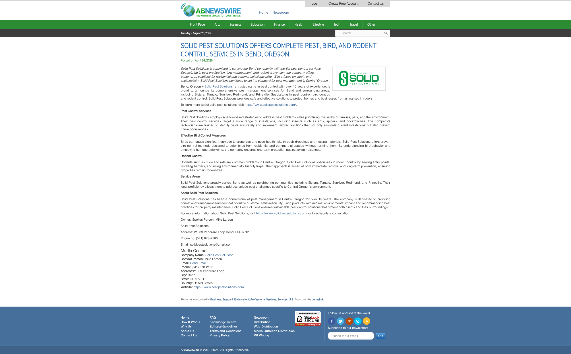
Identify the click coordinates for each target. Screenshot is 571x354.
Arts (217, 24)
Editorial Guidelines (224, 326)
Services (282, 299)
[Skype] (358, 321)
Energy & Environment (236, 299)
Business (235, 24)
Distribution (262, 322)
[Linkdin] (349, 321)
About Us (187, 331)
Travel (354, 24)
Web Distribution (266, 326)
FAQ (213, 317)
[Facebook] (331, 321)
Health (298, 24)
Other (371, 24)
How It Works (190, 322)
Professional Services (263, 299)
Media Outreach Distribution (274, 331)
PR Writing (261, 335)
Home (263, 12)
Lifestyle (318, 24)
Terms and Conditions (225, 331)
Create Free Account (343, 3)
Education (258, 24)
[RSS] (366, 321)
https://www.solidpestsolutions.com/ (270, 104)
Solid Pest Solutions (219, 86)
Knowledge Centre (223, 322)
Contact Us (376, 3)
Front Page (197, 24)
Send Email (198, 263)
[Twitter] (340, 321)
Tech (337, 24)
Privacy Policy (220, 335)
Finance (279, 24)
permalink (317, 299)
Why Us (186, 326)
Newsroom (281, 12)
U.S (291, 299)
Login (315, 3)
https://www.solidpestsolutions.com (219, 287)
